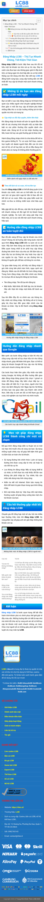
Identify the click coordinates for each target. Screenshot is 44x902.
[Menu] (4, 4)
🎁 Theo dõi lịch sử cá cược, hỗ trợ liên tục (24, 36)
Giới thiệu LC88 (11, 707)
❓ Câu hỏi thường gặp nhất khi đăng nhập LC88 (23, 48)
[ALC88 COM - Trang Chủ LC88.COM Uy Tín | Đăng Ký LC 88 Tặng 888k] (22, 4)
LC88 (38, 76)
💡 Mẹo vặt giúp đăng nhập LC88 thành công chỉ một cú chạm (23, 45)
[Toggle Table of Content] (37, 21)
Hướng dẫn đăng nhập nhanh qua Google (21, 41)
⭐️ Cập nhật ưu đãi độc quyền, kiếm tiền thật (25, 34)
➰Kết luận (11, 51)
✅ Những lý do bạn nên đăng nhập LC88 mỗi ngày (22, 30)
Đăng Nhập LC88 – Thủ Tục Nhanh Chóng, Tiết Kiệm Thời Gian (21, 25)
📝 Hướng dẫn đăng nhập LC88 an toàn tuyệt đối (23, 38)
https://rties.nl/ (18, 807)
